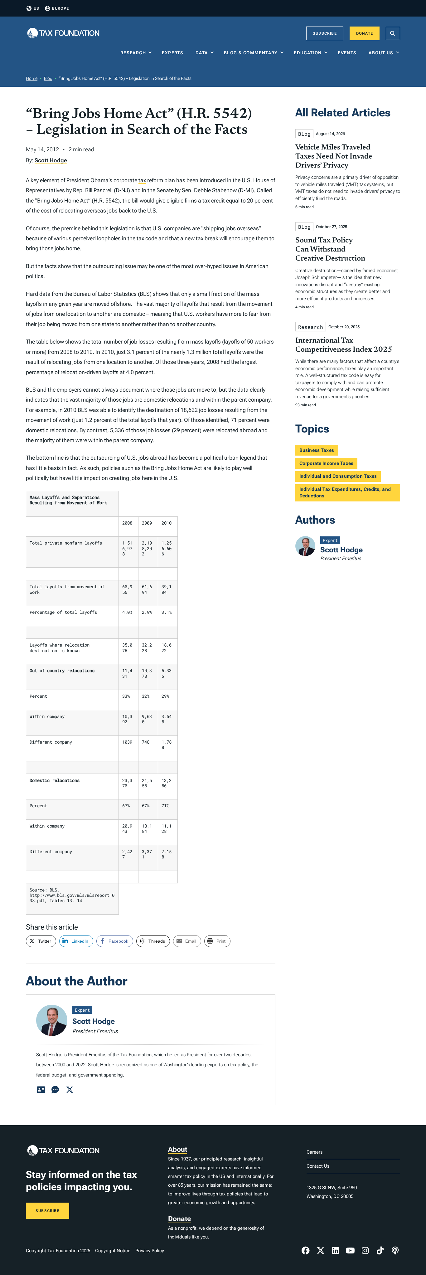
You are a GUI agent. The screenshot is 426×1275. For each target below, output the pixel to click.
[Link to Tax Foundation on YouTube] (351, 1250)
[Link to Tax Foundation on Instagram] (365, 1250)
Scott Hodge (51, 160)
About (177, 1149)
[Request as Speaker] (55, 1090)
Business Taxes (316, 450)
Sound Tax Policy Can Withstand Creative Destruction (330, 249)
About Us (381, 52)
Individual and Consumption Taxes (338, 476)
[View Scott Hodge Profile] (41, 1090)
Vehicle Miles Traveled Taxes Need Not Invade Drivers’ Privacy (333, 156)
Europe (60, 8)
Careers (314, 1152)
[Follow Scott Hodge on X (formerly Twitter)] (69, 1090)
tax (142, 180)
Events (348, 52)
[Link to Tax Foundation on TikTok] (380, 1250)
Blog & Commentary (251, 52)
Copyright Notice (112, 1250)
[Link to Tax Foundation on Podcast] (395, 1250)
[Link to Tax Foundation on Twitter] (321, 1250)
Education (308, 52)
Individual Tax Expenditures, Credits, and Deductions (345, 492)
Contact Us (318, 1166)
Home (31, 78)
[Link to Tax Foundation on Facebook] (306, 1250)
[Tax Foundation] (63, 33)
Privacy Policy (149, 1250)
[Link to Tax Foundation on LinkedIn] (336, 1250)
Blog (48, 78)
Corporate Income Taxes (326, 463)
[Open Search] (393, 33)
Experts (174, 52)
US (36, 8)
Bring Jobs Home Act (62, 200)
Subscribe (325, 33)
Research (133, 52)
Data (202, 52)
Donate (364, 33)
